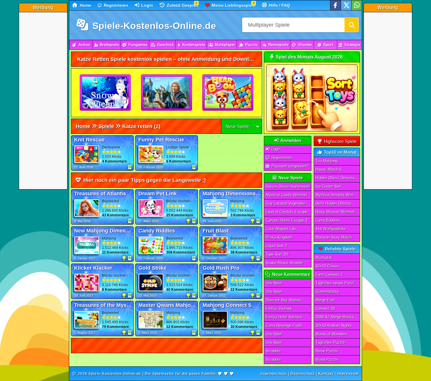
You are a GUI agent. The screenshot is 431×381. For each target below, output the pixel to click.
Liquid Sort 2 (276, 246)
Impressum (348, 374)
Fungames (137, 44)
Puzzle (251, 44)
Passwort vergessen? (289, 166)
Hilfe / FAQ (279, 5)
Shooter (305, 44)
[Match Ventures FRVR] (167, 93)
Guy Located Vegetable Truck (288, 203)
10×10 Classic (327, 266)
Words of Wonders (331, 334)
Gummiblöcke (327, 291)
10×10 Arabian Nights (333, 325)
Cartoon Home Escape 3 (286, 220)
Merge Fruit (325, 300)
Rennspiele (278, 44)
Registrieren (115, 5)
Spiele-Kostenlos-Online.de (153, 25)
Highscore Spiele (340, 141)
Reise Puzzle (326, 351)
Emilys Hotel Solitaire (284, 317)
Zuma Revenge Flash (284, 325)
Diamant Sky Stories (283, 300)
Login (146, 5)
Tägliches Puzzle (330, 342)
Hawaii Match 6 (328, 169)
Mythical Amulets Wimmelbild (337, 195)
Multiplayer (225, 44)
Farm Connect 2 (329, 274)
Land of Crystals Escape (287, 212)
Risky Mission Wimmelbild (337, 212)
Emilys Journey (279, 308)
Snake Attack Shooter (284, 263)
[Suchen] (351, 25)
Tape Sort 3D (277, 254)
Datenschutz (303, 374)
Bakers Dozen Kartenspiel (288, 186)
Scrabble (273, 351)
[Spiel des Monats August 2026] (312, 130)
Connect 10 (325, 308)
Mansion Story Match (333, 237)
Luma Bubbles (327, 220)
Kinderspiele (193, 44)
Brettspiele (109, 44)
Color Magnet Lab (281, 229)
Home (85, 5)
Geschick (165, 44)
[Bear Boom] (228, 93)
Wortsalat (323, 257)
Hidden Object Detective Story (337, 178)
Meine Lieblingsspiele (233, 5)
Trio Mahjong (326, 161)
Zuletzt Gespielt (182, 5)
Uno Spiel (274, 283)
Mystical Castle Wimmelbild (288, 195)
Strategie (352, 44)
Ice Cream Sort (328, 186)
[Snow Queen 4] (105, 93)
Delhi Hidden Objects (333, 203)
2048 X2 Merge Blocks (334, 317)
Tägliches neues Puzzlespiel (337, 283)
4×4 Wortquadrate (330, 229)
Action (84, 44)
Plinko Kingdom (279, 237)
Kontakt (326, 374)
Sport (328, 44)
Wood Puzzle (326, 359)
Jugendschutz (273, 374)
